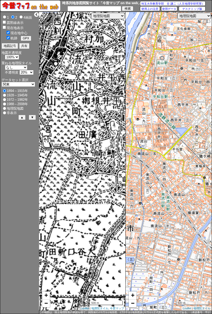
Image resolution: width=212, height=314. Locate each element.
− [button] (46, 303)
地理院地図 (15, 108)
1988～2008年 (17, 104)
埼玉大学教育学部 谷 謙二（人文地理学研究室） (173, 3)
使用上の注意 (149, 8)
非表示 (12, 113)
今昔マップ (117, 308)
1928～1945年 (17, 95)
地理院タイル (99, 308)
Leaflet (85, 308)
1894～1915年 (17, 91)
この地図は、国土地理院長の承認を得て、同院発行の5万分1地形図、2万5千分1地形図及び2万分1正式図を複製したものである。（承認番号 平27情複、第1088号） (125, 312)
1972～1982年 (17, 100)
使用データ (169, 8)
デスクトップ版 (192, 8)
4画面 (28, 17)
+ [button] (46, 295)
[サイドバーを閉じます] (36, 14)
